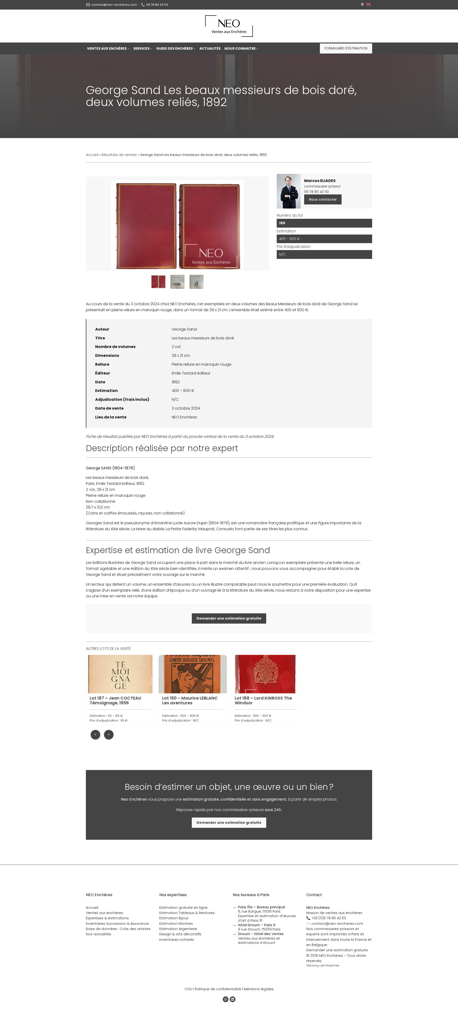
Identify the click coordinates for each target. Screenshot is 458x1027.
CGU (188, 989)
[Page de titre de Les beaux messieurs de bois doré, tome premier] (177, 282)
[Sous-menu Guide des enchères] (194, 48)
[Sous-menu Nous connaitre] (257, 48)
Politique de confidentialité (218, 989)
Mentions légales (259, 989)
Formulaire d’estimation (346, 48)
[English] (369, 4)
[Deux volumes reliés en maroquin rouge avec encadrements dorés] (158, 282)
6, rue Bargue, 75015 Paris (261, 909)
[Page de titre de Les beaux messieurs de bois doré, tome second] (196, 282)
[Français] (362, 4)
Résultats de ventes (119, 154)
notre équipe (145, 596)
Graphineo (332, 965)
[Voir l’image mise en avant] (177, 224)
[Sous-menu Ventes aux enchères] (129, 48)
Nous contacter (323, 199)
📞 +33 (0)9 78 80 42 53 (326, 918)
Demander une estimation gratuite (337, 950)
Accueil (92, 154)
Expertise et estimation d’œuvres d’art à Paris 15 (267, 918)
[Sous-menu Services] (151, 48)
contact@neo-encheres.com (114, 5)
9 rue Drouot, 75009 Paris (259, 927)
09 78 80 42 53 (157, 5)
